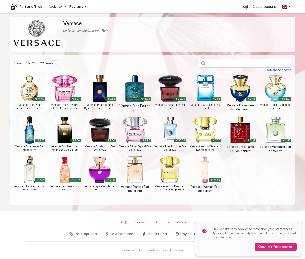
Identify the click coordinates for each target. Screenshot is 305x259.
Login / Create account (258, 7)
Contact (141, 222)
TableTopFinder (85, 234)
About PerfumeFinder (171, 222)
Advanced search (279, 70)
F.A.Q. (122, 222)
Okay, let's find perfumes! (275, 246)
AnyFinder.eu (174, 250)
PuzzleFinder (157, 234)
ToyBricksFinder (122, 234)
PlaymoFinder (190, 234)
